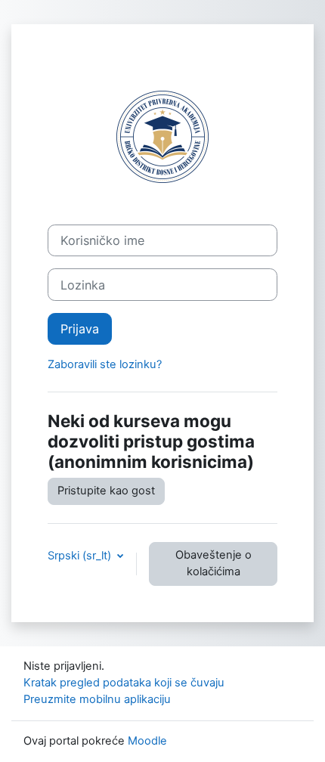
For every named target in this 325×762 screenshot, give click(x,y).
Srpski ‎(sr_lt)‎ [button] (81, 555)
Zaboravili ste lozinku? (105, 364)
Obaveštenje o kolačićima (213, 563)
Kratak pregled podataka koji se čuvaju (123, 682)
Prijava (79, 328)
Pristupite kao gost (106, 490)
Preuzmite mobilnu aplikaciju (97, 699)
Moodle (147, 741)
